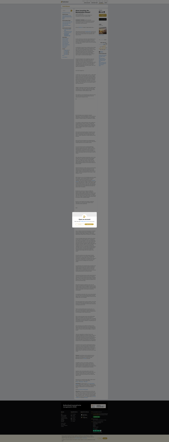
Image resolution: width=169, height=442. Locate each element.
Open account (89, 224)
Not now (79, 224)
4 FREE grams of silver (84, 221)
